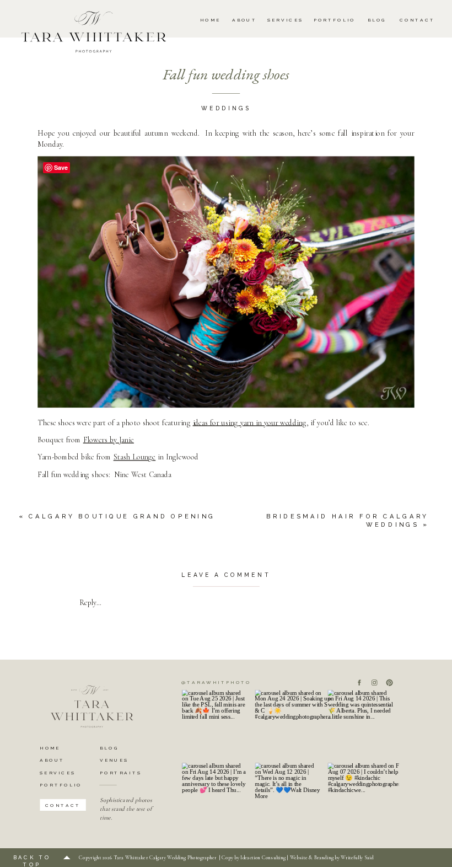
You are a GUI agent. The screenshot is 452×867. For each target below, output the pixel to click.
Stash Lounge (135, 457)
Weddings (226, 108)
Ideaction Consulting (263, 857)
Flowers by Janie (108, 440)
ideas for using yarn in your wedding (249, 422)
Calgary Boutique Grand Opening (122, 516)
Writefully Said (357, 857)
